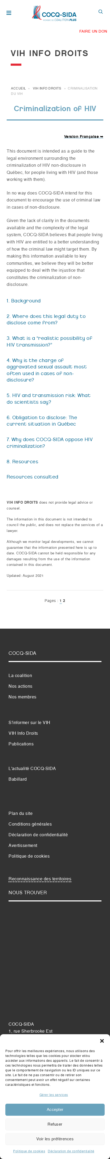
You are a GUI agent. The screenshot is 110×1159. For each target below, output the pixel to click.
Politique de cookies (29, 1151)
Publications (21, 744)
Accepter (55, 1110)
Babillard (18, 779)
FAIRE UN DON (93, 31)
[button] (102, 1041)
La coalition (20, 676)
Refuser (55, 1124)
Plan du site (21, 814)
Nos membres (23, 697)
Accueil (18, 88)
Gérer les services (54, 1095)
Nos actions (21, 686)
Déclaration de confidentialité (71, 1151)
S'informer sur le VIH (29, 723)
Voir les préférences (55, 1139)
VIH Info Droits (47, 88)
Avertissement (23, 846)
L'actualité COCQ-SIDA (32, 769)
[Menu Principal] (10, 13)
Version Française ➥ (84, 137)
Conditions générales (30, 824)
